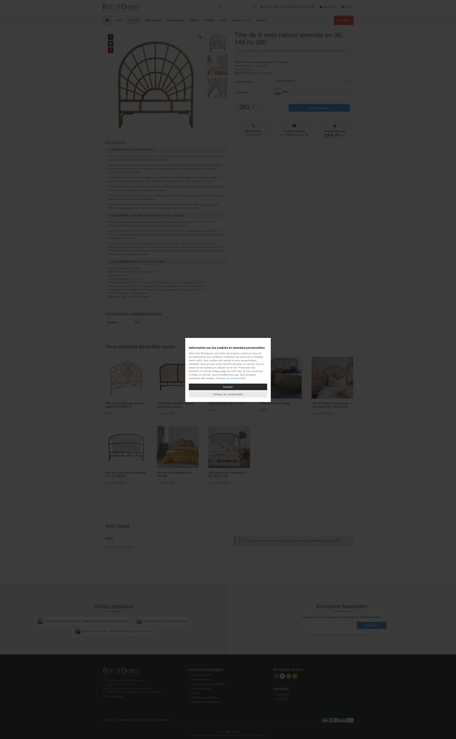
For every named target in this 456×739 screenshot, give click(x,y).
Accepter (228, 386)
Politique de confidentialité (231, 378)
